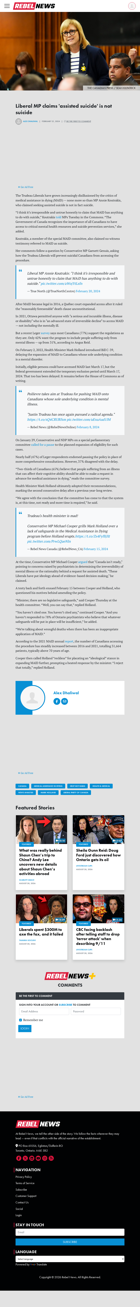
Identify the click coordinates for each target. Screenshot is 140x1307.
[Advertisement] (70, 161)
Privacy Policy (24, 1177)
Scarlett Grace (26, 880)
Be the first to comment (78, 121)
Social (19, 1209)
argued (82, 562)
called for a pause (42, 445)
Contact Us (22, 1202)
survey (45, 333)
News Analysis (25, 792)
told (58, 217)
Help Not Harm (77, 786)
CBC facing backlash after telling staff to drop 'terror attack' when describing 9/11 (98, 936)
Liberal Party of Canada (75, 792)
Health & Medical (101, 786)
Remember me (33, 1020)
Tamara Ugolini (27, 940)
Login (19, 1215)
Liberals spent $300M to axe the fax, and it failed (41, 932)
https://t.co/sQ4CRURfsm (46, 419)
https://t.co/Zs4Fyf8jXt (92, 536)
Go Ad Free (26, 187)
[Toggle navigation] (7, 6)
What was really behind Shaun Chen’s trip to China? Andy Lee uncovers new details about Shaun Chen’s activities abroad (40, 862)
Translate (42, 1264)
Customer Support (26, 1196)
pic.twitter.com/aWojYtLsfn (61, 283)
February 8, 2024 (88, 427)
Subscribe (21, 1190)
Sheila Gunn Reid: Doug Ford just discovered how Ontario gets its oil (98, 855)
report (69, 641)
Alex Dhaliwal (30, 121)
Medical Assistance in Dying (48, 786)
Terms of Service (25, 1183)
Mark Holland (48, 792)
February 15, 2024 (96, 549)
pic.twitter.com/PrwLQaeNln (49, 541)
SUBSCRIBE (65, 1005)
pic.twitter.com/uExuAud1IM (88, 419)
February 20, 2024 (88, 291)
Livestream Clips (84, 865)
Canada (22, 786)
